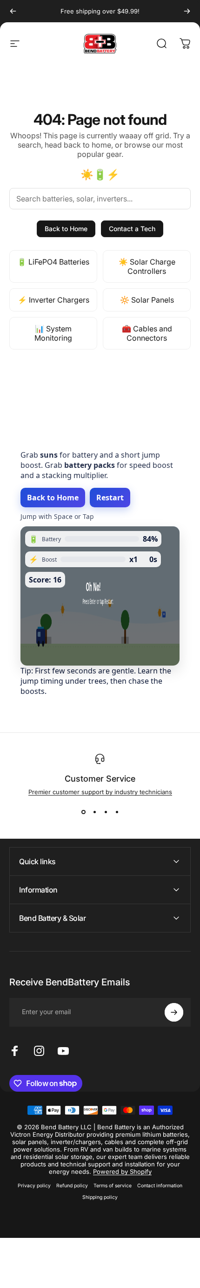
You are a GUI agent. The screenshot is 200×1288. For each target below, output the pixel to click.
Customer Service (100, 778)
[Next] (187, 11)
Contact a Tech (132, 229)
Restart (110, 497)
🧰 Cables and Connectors (147, 333)
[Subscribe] (174, 1012)
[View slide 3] (105, 812)
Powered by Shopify (122, 1171)
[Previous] (13, 11)
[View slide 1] (83, 812)
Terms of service (112, 1186)
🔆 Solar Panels (147, 299)
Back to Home (66, 229)
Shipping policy (100, 1197)
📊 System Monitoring (53, 333)
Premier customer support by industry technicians (100, 792)
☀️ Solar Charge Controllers (147, 266)
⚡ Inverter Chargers (53, 299)
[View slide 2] (94, 812)
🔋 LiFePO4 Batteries (53, 261)
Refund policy (72, 1186)
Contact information (159, 1186)
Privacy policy (34, 1186)
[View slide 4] (116, 812)
